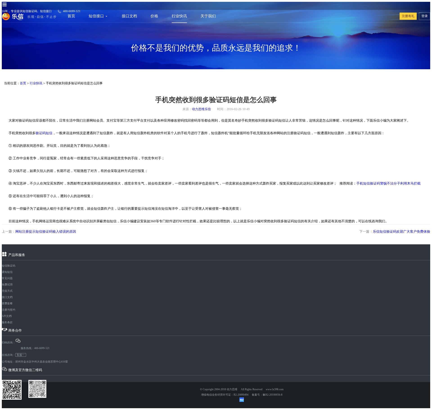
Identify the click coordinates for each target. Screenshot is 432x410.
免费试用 (7, 284)
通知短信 (7, 272)
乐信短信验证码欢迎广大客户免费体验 (401, 231)
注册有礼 (408, 16)
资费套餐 (7, 303)
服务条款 (7, 322)
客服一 (21, 355)
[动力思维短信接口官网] (29, 16)
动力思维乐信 (201, 109)
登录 (424, 16)
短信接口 (96, 16)
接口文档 (129, 16)
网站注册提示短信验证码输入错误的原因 (45, 231)
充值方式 (7, 290)
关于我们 (208, 16)
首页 (71, 16)
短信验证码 (8, 265)
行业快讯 (179, 16)
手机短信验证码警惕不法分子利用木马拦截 (388, 183)
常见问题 (7, 278)
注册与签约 (8, 309)
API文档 (7, 316)
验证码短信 (44, 133)
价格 (154, 16)
